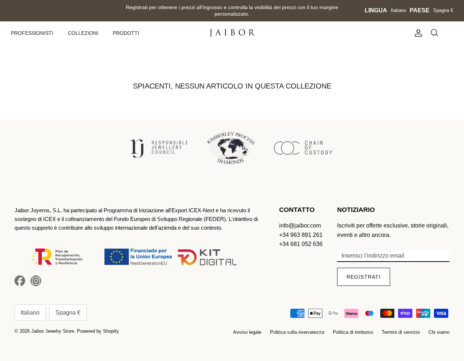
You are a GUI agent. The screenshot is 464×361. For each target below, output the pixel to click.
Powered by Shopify (98, 331)
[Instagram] (35, 280)
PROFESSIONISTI (32, 33)
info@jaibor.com (300, 225)
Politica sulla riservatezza (297, 332)
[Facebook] (19, 280)
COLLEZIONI (83, 33)
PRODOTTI (126, 33)
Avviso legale (247, 332)
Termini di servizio (401, 332)
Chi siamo (439, 332)
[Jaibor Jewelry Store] (232, 33)
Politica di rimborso (353, 332)
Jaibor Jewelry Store (52, 331)
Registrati (364, 277)
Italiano (398, 10)
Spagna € (443, 10)
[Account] (417, 33)
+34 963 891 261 (301, 235)
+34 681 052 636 (301, 244)
